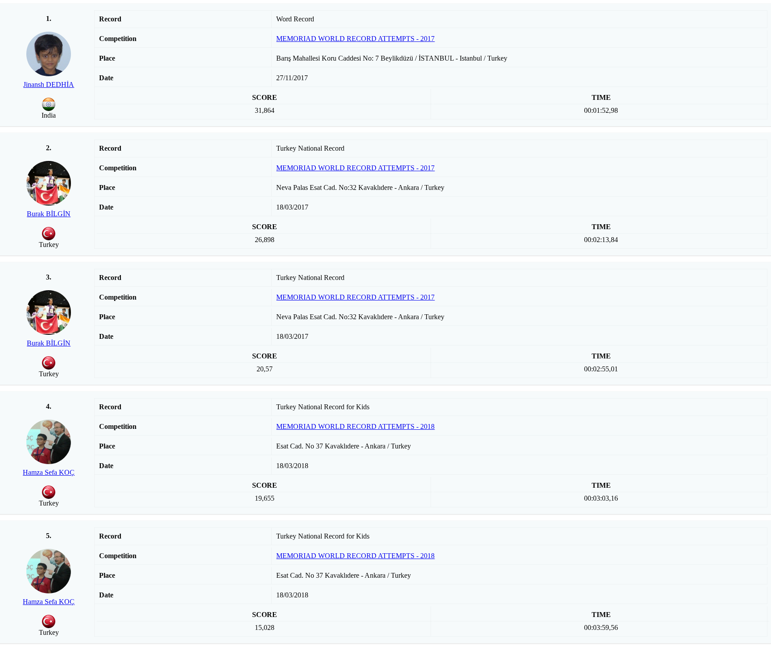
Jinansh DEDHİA (48, 84)
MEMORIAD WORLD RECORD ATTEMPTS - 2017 (355, 38)
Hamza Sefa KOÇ (49, 472)
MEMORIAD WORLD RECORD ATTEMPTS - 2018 (355, 426)
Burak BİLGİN (48, 214)
